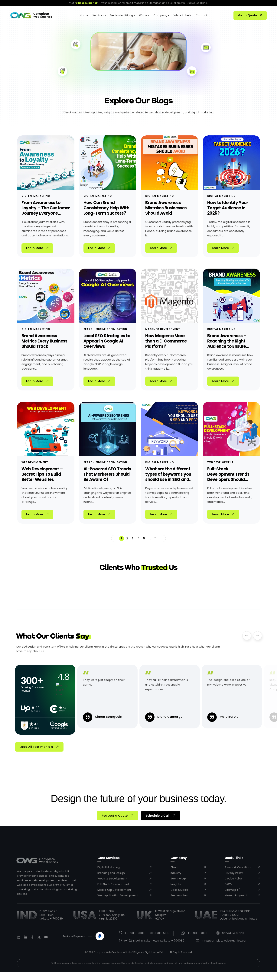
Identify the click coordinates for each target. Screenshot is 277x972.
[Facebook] (32, 937)
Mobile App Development (114, 890)
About (175, 867)
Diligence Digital (86, 3)
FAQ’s (228, 884)
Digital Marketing (35, 195)
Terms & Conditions (238, 867)
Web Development (34, 462)
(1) (238, 890)
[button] (246, 635)
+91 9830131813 (135, 933)
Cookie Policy (234, 878)
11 (156, 538)
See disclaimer (218, 963)
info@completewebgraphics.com (225, 940)
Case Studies (179, 890)
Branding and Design (111, 873)
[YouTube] (46, 937)
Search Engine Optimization (105, 329)
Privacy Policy (234, 873)
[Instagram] (18, 937)
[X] (39, 937)
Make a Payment (236, 895)
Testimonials (179, 895)
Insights (176, 884)
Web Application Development (117, 895)
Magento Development (162, 329)
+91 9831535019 (159, 933)
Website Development (112, 878)
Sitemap (230, 890)
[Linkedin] (25, 937)
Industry (176, 873)
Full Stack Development (113, 884)
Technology (178, 878)
